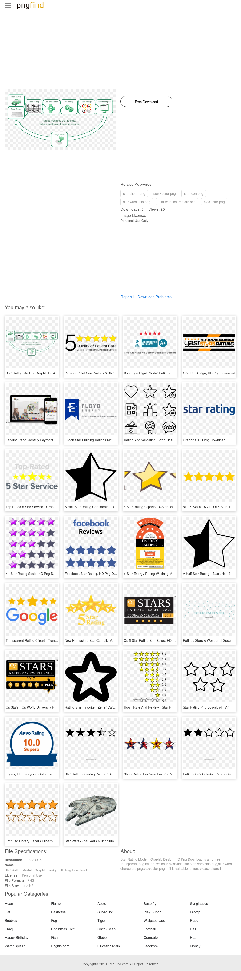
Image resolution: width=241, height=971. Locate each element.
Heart (9, 903)
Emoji (9, 928)
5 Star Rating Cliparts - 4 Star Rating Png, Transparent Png (168, 506)
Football (150, 928)
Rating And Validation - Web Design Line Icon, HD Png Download (172, 439)
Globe (102, 937)
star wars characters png (177, 201)
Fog (54, 920)
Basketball (59, 911)
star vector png (164, 193)
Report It (127, 296)
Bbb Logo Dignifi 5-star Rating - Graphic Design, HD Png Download (174, 373)
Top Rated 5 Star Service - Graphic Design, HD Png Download (52, 506)
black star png (214, 201)
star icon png (193, 193)
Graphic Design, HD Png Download (209, 373)
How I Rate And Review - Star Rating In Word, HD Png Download (172, 707)
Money (195, 945)
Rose (194, 920)
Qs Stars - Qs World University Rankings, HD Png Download (50, 707)
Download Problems (154, 296)
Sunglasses (199, 903)
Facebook (151, 945)
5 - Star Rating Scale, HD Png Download (36, 573)
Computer (151, 937)
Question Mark (108, 945)
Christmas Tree (63, 928)
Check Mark (106, 928)
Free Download (146, 101)
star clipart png (134, 193)
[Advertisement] (60, 56)
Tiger (101, 920)
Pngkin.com (60, 945)
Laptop (195, 911)
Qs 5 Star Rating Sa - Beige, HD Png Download (159, 640)
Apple (101, 903)
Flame (56, 903)
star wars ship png (136, 201)
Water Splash (15, 945)
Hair (193, 928)
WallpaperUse (154, 920)
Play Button (152, 911)
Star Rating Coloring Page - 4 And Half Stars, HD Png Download (112, 774)
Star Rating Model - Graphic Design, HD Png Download (47, 373)
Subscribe (105, 911)
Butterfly (150, 903)
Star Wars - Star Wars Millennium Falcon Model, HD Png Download (114, 841)
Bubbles (11, 920)
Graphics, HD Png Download (204, 439)
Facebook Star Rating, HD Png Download (95, 573)
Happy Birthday (16, 937)
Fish (54, 937)
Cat (7, 911)
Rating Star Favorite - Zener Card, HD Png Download (104, 707)
